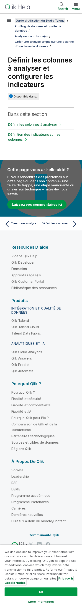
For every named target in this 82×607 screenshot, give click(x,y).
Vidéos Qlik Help (24, 256)
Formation (19, 269)
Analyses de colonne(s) (31, 36)
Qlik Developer (23, 262)
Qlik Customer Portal (27, 281)
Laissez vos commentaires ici (37, 204)
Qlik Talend (20, 320)
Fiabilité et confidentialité (31, 405)
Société (17, 470)
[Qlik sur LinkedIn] (39, 544)
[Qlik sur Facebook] (48, 544)
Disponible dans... (26, 96)
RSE (14, 483)
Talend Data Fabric (26, 333)
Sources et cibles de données (35, 442)
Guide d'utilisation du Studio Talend (40, 20)
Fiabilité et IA (21, 411)
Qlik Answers (21, 358)
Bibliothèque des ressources (34, 288)
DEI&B (15, 489)
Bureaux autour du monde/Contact (38, 521)
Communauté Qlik (43, 535)
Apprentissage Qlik (26, 275)
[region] (41, 576)
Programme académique (30, 495)
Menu (76, 8)
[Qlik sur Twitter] (30, 544)
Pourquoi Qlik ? (23, 392)
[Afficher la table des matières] (9, 20)
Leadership (20, 476)
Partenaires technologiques (33, 436)
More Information (41, 601)
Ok (41, 592)
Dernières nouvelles (27, 515)
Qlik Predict (20, 365)
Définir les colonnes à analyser (32, 124)
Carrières (18, 508)
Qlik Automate (22, 371)
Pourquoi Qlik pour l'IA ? (30, 418)
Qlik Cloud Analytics (26, 352)
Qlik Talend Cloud (25, 327)
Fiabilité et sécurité (26, 399)
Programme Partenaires (30, 502)
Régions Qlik (21, 449)
